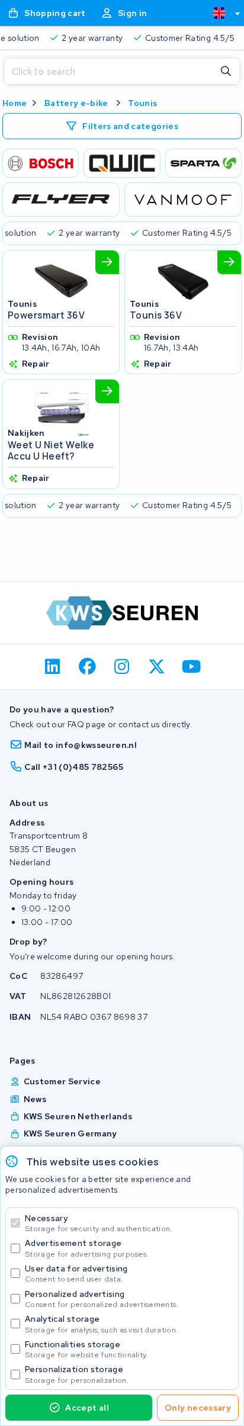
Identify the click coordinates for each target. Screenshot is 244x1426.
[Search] (226, 72)
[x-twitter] (156, 667)
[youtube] (191, 667)
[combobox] (221, 13)
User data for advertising (76, 1273)
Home (14, 103)
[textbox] (219, 13)
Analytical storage (101, 1323)
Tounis (142, 103)
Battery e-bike (76, 103)
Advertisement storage (86, 1248)
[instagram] (122, 667)
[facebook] (87, 667)
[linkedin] (53, 667)
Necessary (98, 1223)
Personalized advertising (101, 1299)
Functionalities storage (86, 1349)
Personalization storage (77, 1374)
